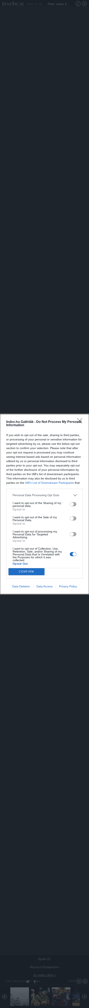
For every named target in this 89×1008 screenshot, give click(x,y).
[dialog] (44, 504)
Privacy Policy (68, 586)
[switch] (73, 504)
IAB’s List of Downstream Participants (49, 482)
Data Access (44, 586)
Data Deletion (21, 586)
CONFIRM (26, 571)
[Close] (81, 422)
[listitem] (44, 495)
